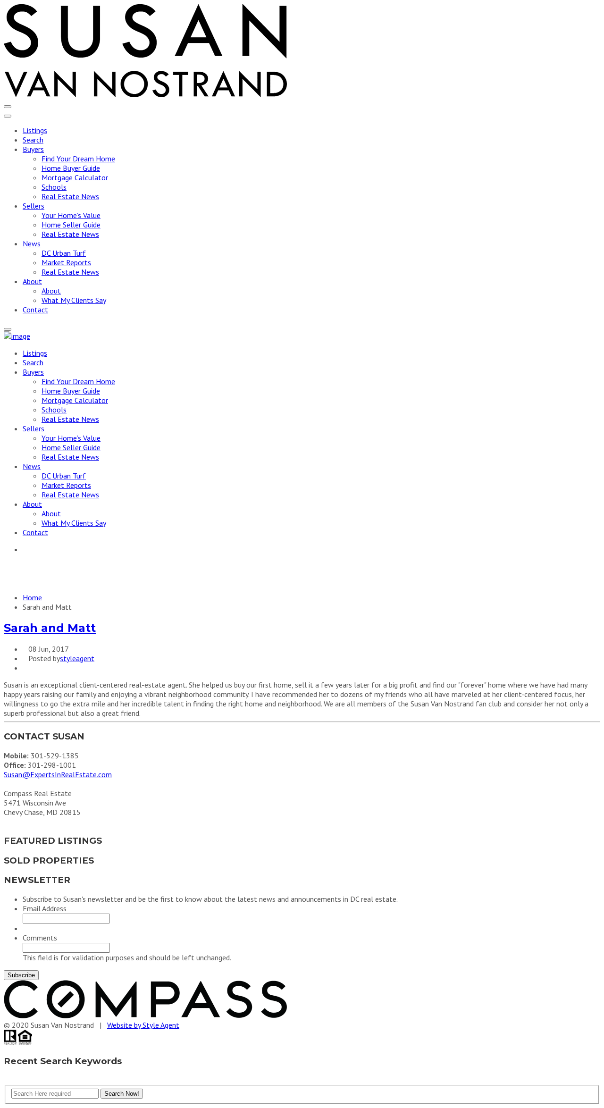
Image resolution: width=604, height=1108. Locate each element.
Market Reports (66, 262)
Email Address (45, 908)
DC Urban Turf (64, 253)
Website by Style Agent (143, 1025)
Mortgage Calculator (75, 177)
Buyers (33, 149)
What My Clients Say (74, 300)
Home (32, 597)
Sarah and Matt (50, 628)
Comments (40, 937)
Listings (35, 130)
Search (33, 139)
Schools (54, 187)
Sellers (33, 205)
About (32, 281)
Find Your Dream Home (78, 158)
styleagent (77, 658)
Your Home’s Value (71, 215)
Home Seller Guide (71, 224)
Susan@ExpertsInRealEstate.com (58, 774)
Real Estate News (70, 196)
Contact (35, 309)
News (32, 243)
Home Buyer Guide (71, 168)
